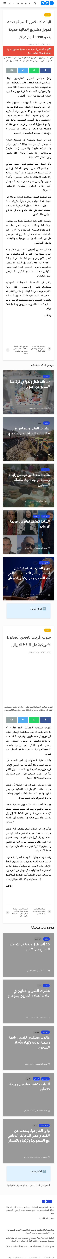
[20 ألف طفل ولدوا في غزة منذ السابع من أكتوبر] (28, 392)
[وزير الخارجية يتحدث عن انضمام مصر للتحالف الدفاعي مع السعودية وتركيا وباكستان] (28, 578)
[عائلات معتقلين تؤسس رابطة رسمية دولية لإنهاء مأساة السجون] (28, 485)
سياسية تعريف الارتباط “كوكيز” (17, 1258)
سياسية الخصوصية (35, 1258)
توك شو (36, 516)
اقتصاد (48, 15)
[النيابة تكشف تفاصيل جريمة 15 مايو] (28, 532)
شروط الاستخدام (49, 1258)
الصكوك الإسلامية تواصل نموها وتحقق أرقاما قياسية (28, 1185)
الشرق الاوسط (44, 563)
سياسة (46, 376)
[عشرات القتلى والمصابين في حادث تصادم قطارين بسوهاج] (28, 438)
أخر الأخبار (45, 470)
